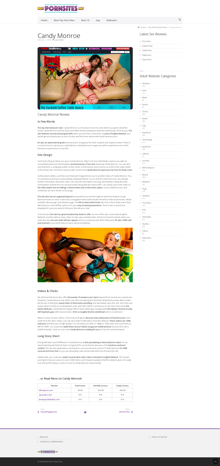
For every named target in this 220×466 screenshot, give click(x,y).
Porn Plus (146, 41)
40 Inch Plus (124, 411)
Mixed (145, 174)
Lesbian (145, 160)
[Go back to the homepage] (61, 8)
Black (144, 97)
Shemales (146, 216)
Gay (144, 125)
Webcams (146, 238)
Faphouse (146, 55)
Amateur (146, 83)
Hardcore (146, 132)
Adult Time (147, 50)
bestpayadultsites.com (49, 399)
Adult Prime (147, 46)
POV (144, 209)
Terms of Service (159, 437)
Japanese (146, 146)
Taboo (145, 230)
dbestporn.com (46, 390)
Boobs (145, 104)
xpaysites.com (45, 394)
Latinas (145, 153)
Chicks (145, 111)
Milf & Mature (148, 167)
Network (146, 181)
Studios (145, 223)
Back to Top (216, 462)
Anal (144, 90)
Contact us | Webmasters (51, 441)
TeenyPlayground (49, 411)
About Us (44, 437)
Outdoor (146, 195)
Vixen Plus (147, 59)
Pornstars (146, 202)
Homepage (147, 139)
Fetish (145, 118)
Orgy (144, 188)
